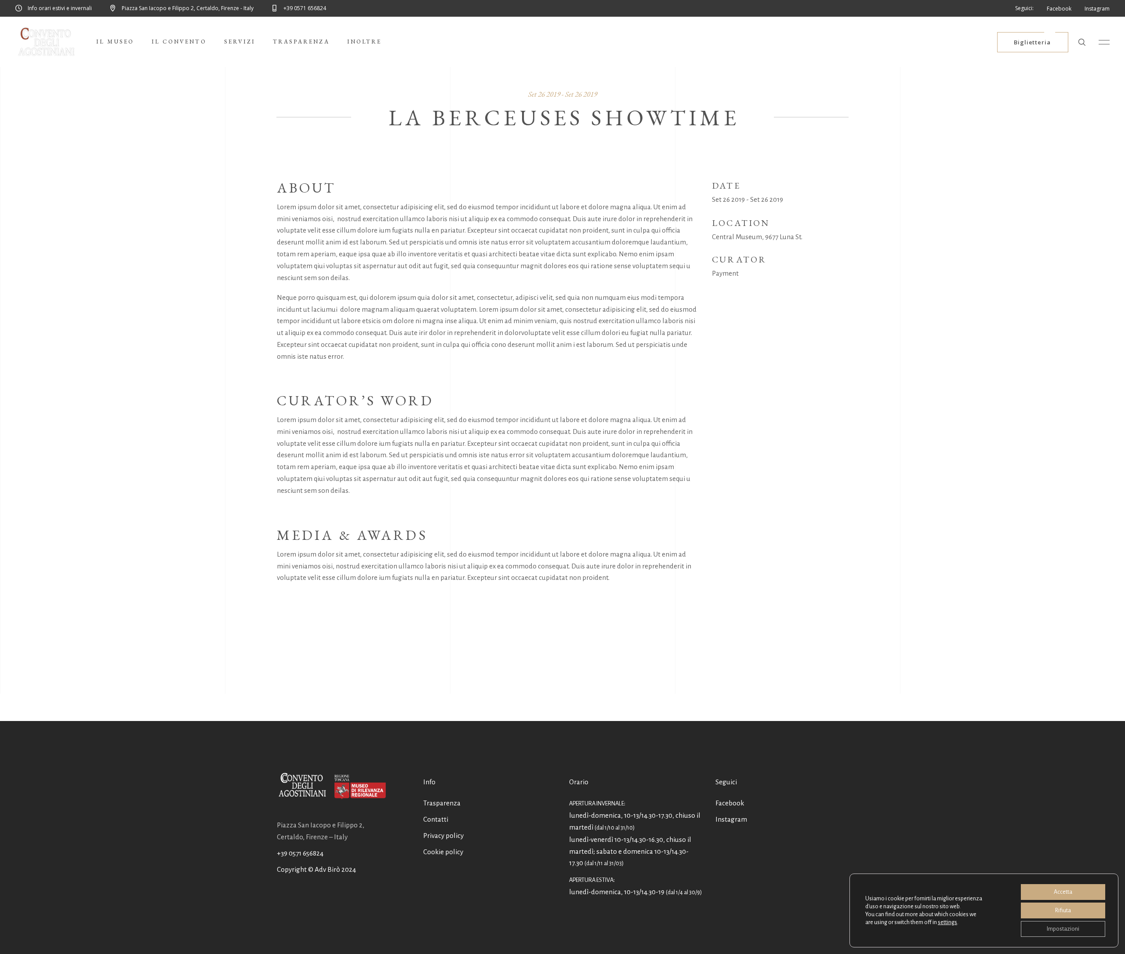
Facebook (729, 803)
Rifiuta (1063, 910)
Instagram (731, 819)
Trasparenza (442, 803)
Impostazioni (1063, 929)
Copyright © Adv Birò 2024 (316, 869)
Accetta (1063, 892)
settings (947, 922)
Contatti (435, 819)
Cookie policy (443, 852)
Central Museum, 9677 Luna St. (757, 236)
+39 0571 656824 (300, 853)
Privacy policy (443, 835)
